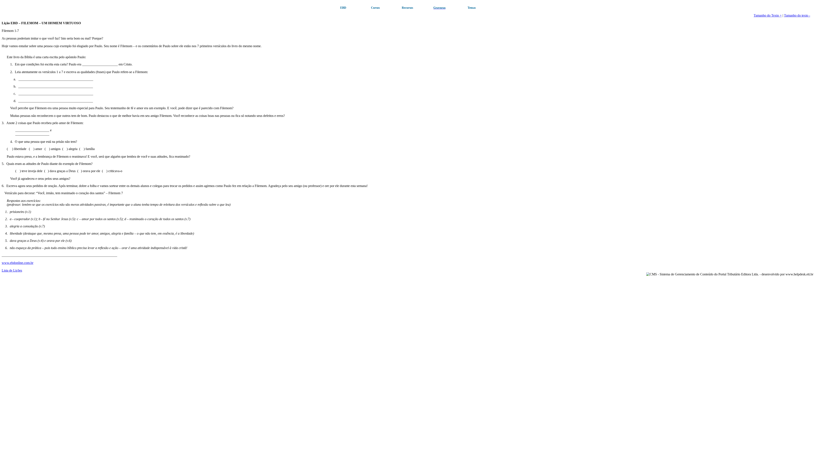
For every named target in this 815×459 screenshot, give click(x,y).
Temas (472, 7)
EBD (343, 7)
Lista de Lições (12, 270)
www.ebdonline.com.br (17, 263)
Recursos (407, 7)
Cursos (375, 7)
